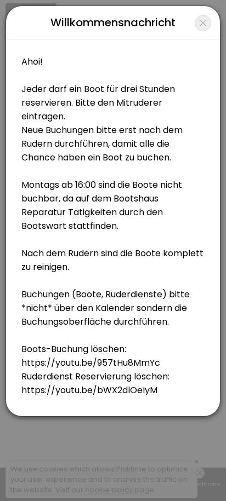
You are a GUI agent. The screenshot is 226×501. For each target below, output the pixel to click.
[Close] (203, 23)
